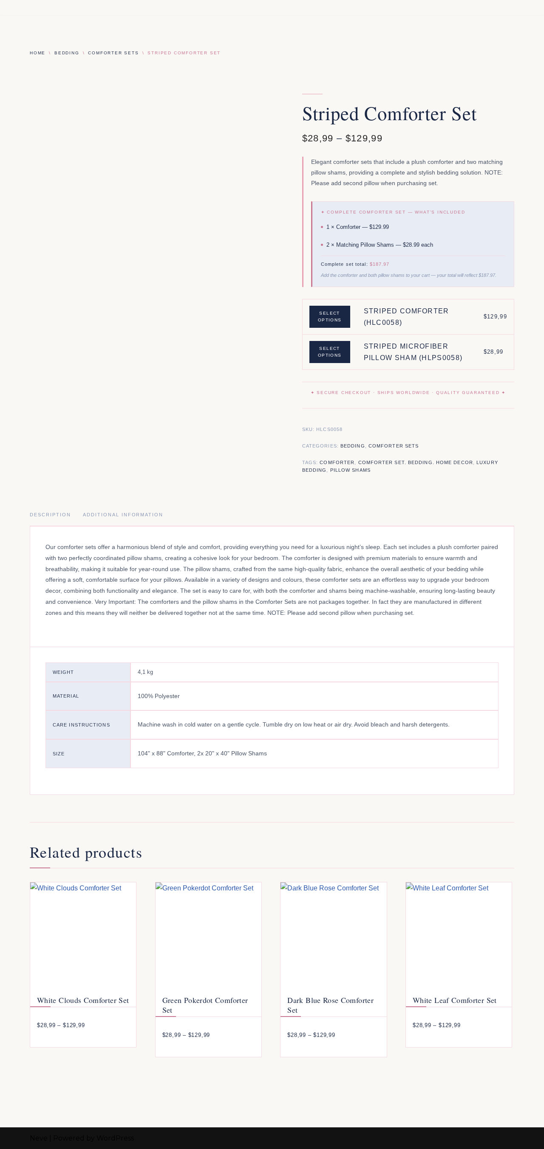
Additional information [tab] (123, 514)
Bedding (66, 53)
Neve (39, 1138)
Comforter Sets (113, 53)
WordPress (115, 1138)
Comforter (337, 462)
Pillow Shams (350, 470)
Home (37, 53)
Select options (330, 316)
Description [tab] (50, 514)
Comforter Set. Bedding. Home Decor (415, 462)
